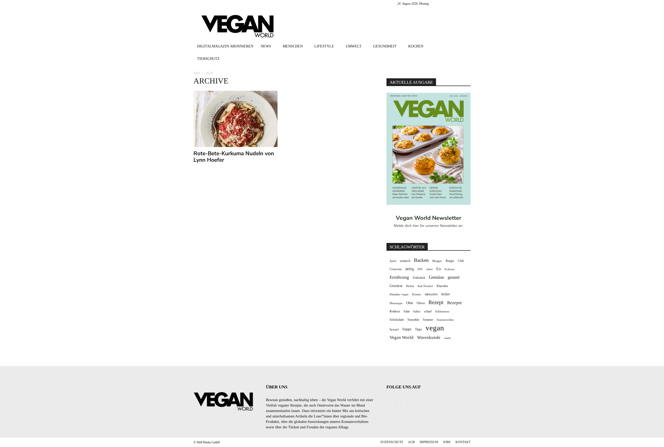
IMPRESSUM (429, 442)
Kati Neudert (425, 286)
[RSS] (458, 3)
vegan (435, 328)
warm (447, 338)
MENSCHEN (293, 46)
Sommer (428, 320)
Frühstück (419, 278)
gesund (453, 277)
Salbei (416, 311)
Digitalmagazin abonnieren (225, 46)
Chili (461, 261)
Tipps (418, 329)
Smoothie (413, 320)
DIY (420, 269)
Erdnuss (449, 269)
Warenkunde (428, 337)
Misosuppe (396, 303)
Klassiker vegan (399, 294)
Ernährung (399, 277)
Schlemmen (442, 311)
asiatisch (405, 261)
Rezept (436, 302)
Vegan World (401, 337)
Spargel (394, 329)
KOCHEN (415, 46)
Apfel (393, 261)
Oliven (421, 303)
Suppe (406, 329)
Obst (409, 303)
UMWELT (354, 46)
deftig (409, 269)
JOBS (447, 442)
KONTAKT (463, 442)
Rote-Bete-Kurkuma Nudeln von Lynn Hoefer (233, 157)
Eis (438, 269)
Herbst (410, 286)
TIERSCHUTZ (208, 59)
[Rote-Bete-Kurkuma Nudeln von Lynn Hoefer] (235, 119)
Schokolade (397, 320)
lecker (445, 294)
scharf (428, 311)
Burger (450, 261)
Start (196, 73)
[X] (467, 3)
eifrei (429, 269)
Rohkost (395, 311)
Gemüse (436, 277)
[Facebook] (441, 3)
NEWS (266, 46)
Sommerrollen (445, 319)
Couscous (396, 269)
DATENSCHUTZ (392, 442)
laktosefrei (431, 294)
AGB (411, 442)
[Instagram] (449, 3)
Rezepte (454, 302)
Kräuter (416, 294)
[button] (464, 47)
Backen (421, 260)
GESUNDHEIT (385, 46)
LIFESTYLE (324, 46)
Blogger (437, 261)
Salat (407, 311)
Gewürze (396, 286)
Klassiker (442, 286)
